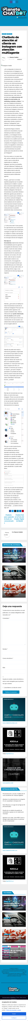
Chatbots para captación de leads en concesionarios (9, 519)
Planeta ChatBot (14, 57)
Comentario (6, 618)
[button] (22, 23)
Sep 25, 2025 (8, 955)
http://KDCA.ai (10, 753)
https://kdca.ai (5, 974)
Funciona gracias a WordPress (9, 997)
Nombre (5, 649)
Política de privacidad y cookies (13, 1010)
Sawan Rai (16, 595)
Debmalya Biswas (17, 577)
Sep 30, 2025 (8, 940)
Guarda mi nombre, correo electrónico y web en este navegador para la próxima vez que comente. (13, 681)
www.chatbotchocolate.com (10, 723)
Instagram (19, 59)
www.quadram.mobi (8, 783)
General (6, 553)
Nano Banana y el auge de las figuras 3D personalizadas (14, 592)
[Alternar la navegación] (25, 23)
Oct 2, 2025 (8, 908)
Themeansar (14, 999)
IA (9, 553)
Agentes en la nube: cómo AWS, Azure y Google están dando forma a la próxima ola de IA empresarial (13, 819)
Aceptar (14, 1013)
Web (4, 667)
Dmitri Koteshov (17, 560)
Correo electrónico (8, 658)
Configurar (14, 1017)
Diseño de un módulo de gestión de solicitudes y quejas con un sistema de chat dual (13, 812)
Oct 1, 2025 (8, 924)
